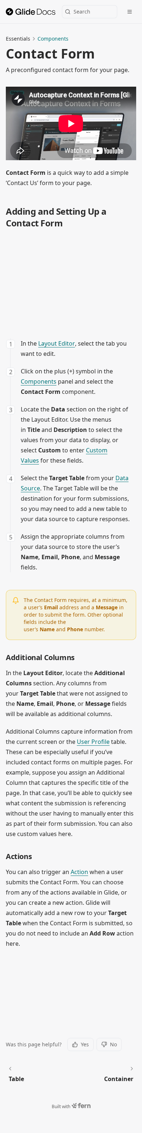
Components (53, 38)
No (113, 1044)
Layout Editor (56, 343)
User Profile (93, 742)
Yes (85, 1044)
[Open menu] (129, 11)
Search (82, 11)
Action (79, 872)
